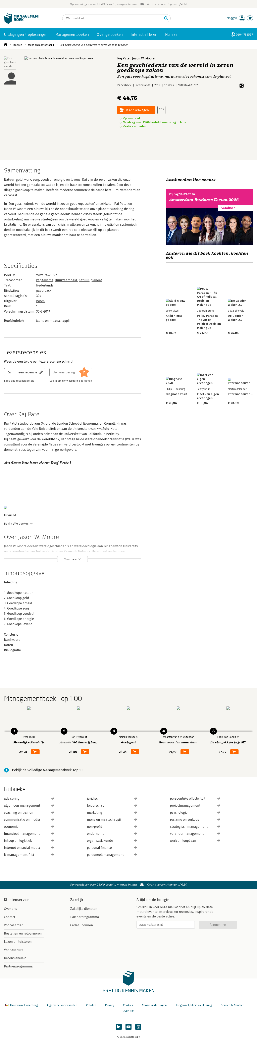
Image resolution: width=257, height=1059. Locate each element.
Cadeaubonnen (81, 925)
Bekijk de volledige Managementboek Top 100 (48, 770)
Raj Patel (124, 58)
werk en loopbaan (183, 841)
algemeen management (22, 805)
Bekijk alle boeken (16, 523)
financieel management (22, 834)
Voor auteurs (13, 950)
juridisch (93, 798)
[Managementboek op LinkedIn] (119, 1027)
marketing (94, 812)
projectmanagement (185, 805)
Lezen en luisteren (18, 942)
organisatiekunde (100, 841)
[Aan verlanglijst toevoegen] (161, 110)
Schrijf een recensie (22, 372)
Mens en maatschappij (41, 44)
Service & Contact (232, 1005)
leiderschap (95, 805)
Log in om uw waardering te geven (70, 380)
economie (11, 827)
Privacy (109, 1005)
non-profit (94, 827)
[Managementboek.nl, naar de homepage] (22, 22)
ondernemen (96, 834)
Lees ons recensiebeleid (19, 380)
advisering (11, 798)
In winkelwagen (137, 110)
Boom (40, 301)
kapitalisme (44, 280)
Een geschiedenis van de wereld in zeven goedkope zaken (94, 44)
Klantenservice (16, 900)
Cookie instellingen (154, 1005)
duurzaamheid (66, 280)
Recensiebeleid (15, 958)
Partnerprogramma (18, 966)
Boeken (17, 44)
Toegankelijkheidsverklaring (193, 1005)
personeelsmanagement (105, 855)
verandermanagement (187, 834)
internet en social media (22, 848)
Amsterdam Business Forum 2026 (204, 199)
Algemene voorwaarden (62, 1005)
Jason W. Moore (143, 58)
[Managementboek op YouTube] (128, 1027)
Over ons (10, 909)
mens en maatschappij (104, 820)
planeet (96, 280)
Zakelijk (76, 900)
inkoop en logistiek (18, 841)
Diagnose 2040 (176, 394)
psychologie (179, 812)
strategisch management (189, 827)
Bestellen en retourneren (23, 933)
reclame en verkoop (184, 820)
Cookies (128, 1005)
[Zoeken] (166, 18)
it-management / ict (19, 855)
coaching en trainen (18, 812)
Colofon (91, 1005)
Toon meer (70, 559)
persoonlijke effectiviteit (187, 798)
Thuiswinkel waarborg (24, 1005)
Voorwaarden (13, 925)
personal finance (99, 848)
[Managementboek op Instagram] (138, 1027)
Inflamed (10, 515)
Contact (9, 917)
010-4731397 (244, 34)
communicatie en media (22, 820)
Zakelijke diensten (83, 909)
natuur (84, 280)
